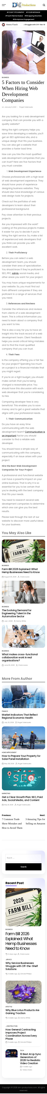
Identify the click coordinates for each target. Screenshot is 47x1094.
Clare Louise (24, 577)
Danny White (21, 621)
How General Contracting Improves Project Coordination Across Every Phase (21, 1034)
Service (9, 959)
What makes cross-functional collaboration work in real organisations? (20, 657)
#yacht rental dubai (14, 16)
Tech (22, 1050)
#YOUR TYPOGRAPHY (15, 12)
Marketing (6, 793)
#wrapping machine (33, 16)
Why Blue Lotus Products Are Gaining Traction (22, 1011)
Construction (11, 1026)
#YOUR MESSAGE (33, 12)
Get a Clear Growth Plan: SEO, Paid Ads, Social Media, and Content (22, 798)
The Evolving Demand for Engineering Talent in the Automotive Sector (16, 613)
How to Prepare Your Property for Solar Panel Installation (21, 757)
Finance (5, 711)
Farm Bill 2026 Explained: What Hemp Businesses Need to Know (21, 570)
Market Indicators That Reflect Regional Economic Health (20, 716)
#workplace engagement (23, 19)
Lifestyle (9, 1007)
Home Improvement (9, 752)
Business (5, 77)
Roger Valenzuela (26, 107)
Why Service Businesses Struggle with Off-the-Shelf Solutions (22, 966)
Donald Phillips (26, 974)
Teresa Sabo (27, 1070)
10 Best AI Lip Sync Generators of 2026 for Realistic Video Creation (30, 1058)
